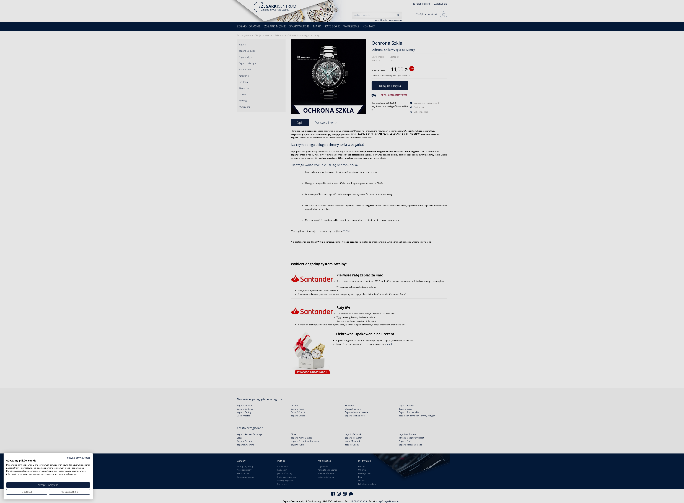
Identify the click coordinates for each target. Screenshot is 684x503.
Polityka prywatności (78, 457)
